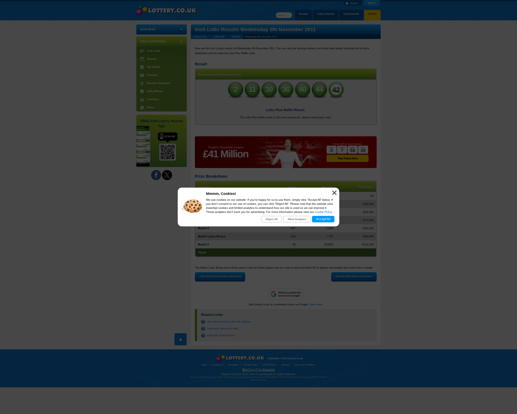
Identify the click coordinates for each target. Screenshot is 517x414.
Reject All (271, 219)
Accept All (323, 219)
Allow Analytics (297, 219)
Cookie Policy (323, 211)
